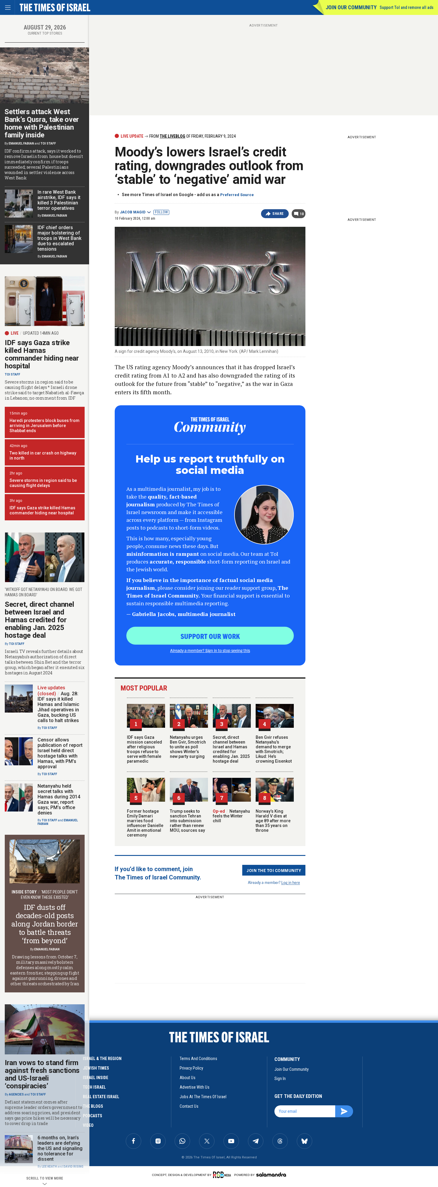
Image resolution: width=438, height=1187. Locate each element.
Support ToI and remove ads (407, 7)
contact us (189, 1106)
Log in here (290, 882)
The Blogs (93, 1106)
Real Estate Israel (101, 1096)
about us (187, 1077)
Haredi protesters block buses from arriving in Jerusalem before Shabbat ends (45, 425)
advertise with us (194, 1087)
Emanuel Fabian (21, 143)
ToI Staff (48, 143)
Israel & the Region (102, 1058)
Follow (161, 212)
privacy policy (191, 1068)
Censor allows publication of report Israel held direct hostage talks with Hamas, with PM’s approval (60, 753)
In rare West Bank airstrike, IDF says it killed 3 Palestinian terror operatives (59, 200)
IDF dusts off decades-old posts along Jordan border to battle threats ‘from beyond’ (44, 924)
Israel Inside (95, 1077)
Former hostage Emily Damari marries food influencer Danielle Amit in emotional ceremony (145, 823)
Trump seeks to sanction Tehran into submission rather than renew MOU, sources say (187, 821)
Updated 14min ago (41, 333)
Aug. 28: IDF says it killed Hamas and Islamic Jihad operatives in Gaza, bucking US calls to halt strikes (58, 707)
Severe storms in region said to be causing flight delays (43, 483)
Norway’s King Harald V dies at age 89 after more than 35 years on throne (273, 821)
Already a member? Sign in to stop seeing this (210, 650)
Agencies (16, 1094)
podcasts (92, 1115)
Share (278, 214)
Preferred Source (237, 195)
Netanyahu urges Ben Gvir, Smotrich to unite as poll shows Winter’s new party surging (188, 747)
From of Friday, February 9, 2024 (192, 136)
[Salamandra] (271, 1174)
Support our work (210, 635)
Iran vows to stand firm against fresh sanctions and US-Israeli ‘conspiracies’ (42, 1074)
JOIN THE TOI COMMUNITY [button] (274, 870)
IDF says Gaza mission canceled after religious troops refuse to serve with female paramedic (144, 749)
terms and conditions (198, 1058)
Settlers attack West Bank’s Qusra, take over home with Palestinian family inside (41, 123)
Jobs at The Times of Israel (203, 1096)
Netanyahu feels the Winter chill (231, 816)
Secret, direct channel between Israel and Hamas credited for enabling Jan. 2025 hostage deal (231, 749)
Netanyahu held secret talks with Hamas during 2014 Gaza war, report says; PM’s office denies (59, 799)
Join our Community (351, 7)
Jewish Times (96, 1068)
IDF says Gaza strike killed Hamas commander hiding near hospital (42, 354)
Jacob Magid (132, 212)
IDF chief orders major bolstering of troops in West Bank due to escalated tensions (59, 238)
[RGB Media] (223, 1175)
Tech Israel (94, 1087)
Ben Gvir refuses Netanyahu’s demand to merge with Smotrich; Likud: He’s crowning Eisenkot (274, 749)
